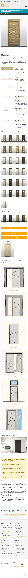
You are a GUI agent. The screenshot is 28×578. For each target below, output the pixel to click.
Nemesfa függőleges (7, 121)
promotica (16, 566)
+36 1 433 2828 (4, 530)
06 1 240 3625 (7, 1)
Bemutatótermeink (14, 237)
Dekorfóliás (7, 88)
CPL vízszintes (7, 68)
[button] (25, 575)
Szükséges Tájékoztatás (14, 515)
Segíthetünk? (14, 233)
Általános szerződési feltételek (8, 514)
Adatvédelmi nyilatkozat (20, 514)
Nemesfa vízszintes (7, 110)
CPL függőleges (7, 78)
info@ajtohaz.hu (6, 531)
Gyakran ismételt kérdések (20, 536)
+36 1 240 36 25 (4, 536)
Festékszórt (7, 96)
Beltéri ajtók (6, 13)
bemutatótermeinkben (7, 477)
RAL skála (14, 472)
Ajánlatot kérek (14, 228)
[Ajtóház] (1, 14)
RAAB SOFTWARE (23, 566)
